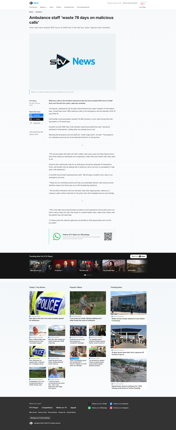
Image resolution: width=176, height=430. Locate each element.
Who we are (33, 412)
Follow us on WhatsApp (99, 408)
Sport (51, 7)
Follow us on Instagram (121, 408)
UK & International (83, 7)
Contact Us (61, 412)
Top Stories (33, 7)
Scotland (39, 12)
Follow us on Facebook (120, 403)
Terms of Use (42, 412)
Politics (58, 7)
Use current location (131, 3)
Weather (110, 3)
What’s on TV (61, 408)
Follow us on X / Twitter (99, 403)
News (31, 12)
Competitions (47, 408)
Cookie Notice (71, 412)
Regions (43, 7)
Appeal (73, 408)
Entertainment (69, 7)
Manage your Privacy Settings (40, 418)
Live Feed (142, 7)
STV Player (33, 408)
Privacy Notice (52, 412)
